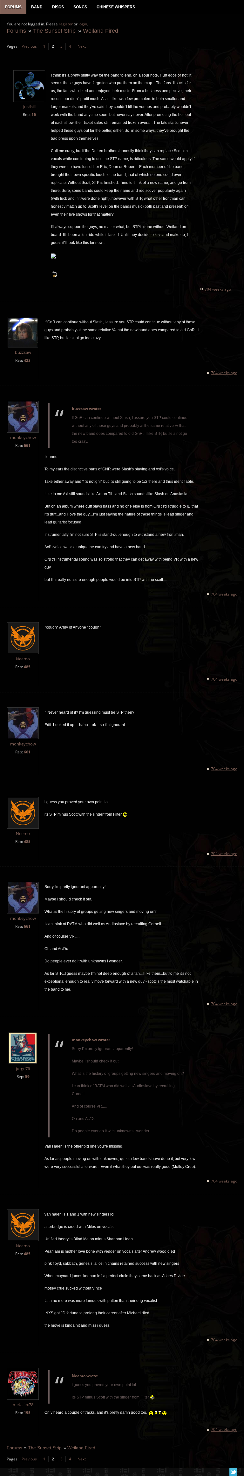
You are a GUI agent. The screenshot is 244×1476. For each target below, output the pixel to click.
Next (82, 46)
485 (27, 666)
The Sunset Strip (54, 30)
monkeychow (23, 437)
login (82, 24)
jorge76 (23, 1068)
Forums (16, 30)
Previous (29, 46)
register (66, 24)
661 (27, 445)
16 (33, 114)
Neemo (23, 659)
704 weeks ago (218, 289)
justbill (29, 107)
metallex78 (23, 1404)
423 (27, 360)
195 (27, 1412)
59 (27, 1076)
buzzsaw (23, 352)
